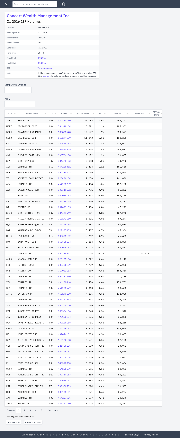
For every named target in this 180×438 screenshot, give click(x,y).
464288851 (64, 166)
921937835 (64, 230)
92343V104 (64, 178)
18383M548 (64, 132)
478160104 (64, 316)
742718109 (64, 201)
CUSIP (64, 113)
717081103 (64, 270)
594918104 (64, 126)
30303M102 (64, 236)
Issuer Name (31, 113)
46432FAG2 (64, 253)
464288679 (64, 288)
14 (49, 410)
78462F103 (64, 160)
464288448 (64, 282)
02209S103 (64, 247)
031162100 (64, 403)
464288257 (64, 184)
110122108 (64, 340)
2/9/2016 (42, 58)
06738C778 (64, 172)
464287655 (64, 397)
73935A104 (64, 224)
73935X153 (64, 374)
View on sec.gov (45, 68)
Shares (117, 113)
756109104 (64, 357)
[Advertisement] (124, 32)
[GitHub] (63, 4)
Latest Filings (132, 434)
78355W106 (64, 311)
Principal (139, 113)
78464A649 (64, 212)
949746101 (64, 351)
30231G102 (64, 189)
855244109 (64, 137)
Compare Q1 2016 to (15, 84)
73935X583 (64, 386)
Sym (10, 113)
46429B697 (64, 368)
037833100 (64, 120)
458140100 (64, 293)
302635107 (64, 264)
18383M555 (64, 149)
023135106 (64, 259)
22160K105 (64, 345)
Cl (52, 113)
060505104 (64, 241)
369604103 (64, 143)
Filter (7, 99)
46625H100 (64, 305)
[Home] (6, 4)
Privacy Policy (151, 434)
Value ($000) (83, 113)
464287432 (64, 299)
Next (56, 410)
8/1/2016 (42, 63)
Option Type (156, 113)
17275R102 (64, 328)
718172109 (64, 218)
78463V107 (64, 380)
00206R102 (64, 195)
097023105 (64, 207)
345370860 (64, 363)
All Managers (28, 434)
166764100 (64, 155)
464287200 (64, 276)
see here (47, 76)
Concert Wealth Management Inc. (39, 15)
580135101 (64, 392)
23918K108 (64, 322)
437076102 (64, 334)
